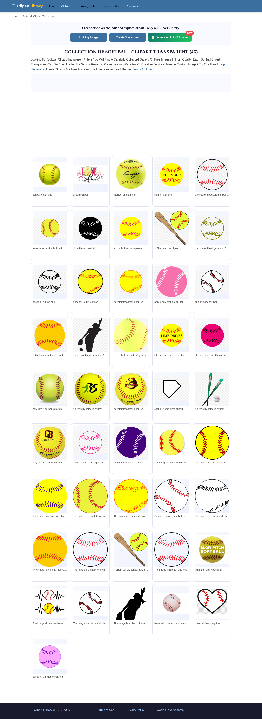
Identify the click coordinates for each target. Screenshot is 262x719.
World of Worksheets (170, 709)
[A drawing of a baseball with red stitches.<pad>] (90, 603)
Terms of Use (111, 6)
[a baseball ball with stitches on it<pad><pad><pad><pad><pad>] (212, 496)
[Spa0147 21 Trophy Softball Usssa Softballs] (131, 175)
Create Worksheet (127, 37)
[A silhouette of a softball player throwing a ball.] (131, 616)
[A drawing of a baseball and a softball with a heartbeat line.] (50, 603)
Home (51, 6)
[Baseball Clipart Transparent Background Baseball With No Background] (171, 603)
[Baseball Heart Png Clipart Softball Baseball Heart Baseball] (212, 603)
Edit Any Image (88, 37)
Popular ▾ (132, 6)
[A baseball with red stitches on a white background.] (90, 549)
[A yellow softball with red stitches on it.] (212, 442)
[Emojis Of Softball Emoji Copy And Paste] (50, 174)
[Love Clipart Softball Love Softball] (90, 174)
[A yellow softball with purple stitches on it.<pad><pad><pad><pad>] (50, 496)
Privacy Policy (88, 6)
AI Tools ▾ (67, 6)
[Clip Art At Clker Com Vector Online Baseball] (50, 656)
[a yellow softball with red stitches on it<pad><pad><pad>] (171, 442)
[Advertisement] (131, 123)
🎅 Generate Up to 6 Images (171, 36)
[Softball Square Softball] (212, 549)
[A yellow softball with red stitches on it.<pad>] (131, 496)
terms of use (142, 69)
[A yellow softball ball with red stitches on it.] (90, 496)
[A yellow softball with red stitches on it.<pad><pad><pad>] (50, 549)
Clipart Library (43, 709)
